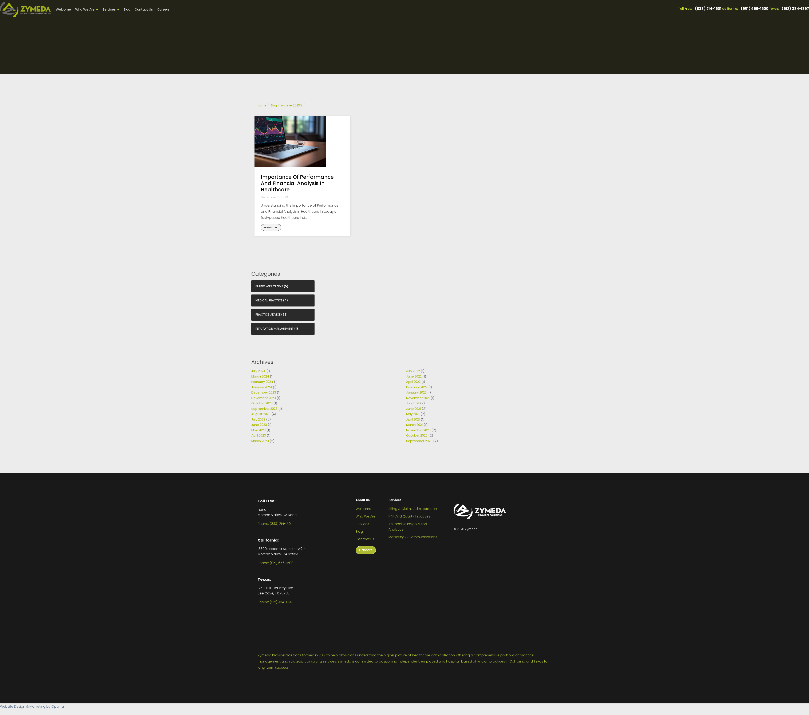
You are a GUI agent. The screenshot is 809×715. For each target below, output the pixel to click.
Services (109, 9)
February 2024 (262, 381)
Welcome (63, 9)
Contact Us (144, 9)
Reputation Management (275, 329)
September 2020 (419, 441)
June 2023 (259, 424)
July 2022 (413, 371)
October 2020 (416, 435)
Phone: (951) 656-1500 (275, 562)
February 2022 (416, 387)
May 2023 (258, 430)
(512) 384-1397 (795, 9)
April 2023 (258, 435)
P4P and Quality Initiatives (409, 516)
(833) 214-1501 (708, 9)
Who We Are (85, 9)
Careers (163, 9)
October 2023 (262, 403)
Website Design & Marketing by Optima (32, 706)
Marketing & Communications (412, 537)
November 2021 (418, 398)
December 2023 (263, 392)
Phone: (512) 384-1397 (275, 602)
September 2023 (264, 408)
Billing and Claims (269, 286)
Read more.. (271, 227)
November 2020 (418, 430)
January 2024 (261, 387)
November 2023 (263, 398)
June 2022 (414, 376)
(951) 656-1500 (754, 9)
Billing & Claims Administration (412, 508)
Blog (127, 9)
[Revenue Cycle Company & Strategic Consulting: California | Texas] (25, 9)
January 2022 (416, 392)
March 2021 (414, 424)
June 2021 (413, 408)
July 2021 (412, 403)
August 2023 (261, 414)
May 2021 (413, 414)
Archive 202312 (291, 105)
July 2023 (258, 419)
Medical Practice (269, 300)
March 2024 (260, 376)
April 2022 (413, 381)
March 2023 (260, 441)
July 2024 (258, 371)
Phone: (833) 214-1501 (275, 523)
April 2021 (413, 419)
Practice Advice (268, 314)
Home (262, 105)
